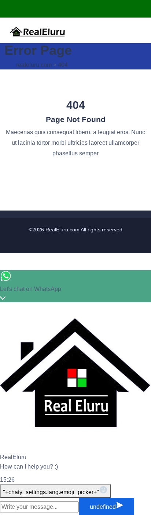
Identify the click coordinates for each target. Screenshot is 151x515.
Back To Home (75, 171)
